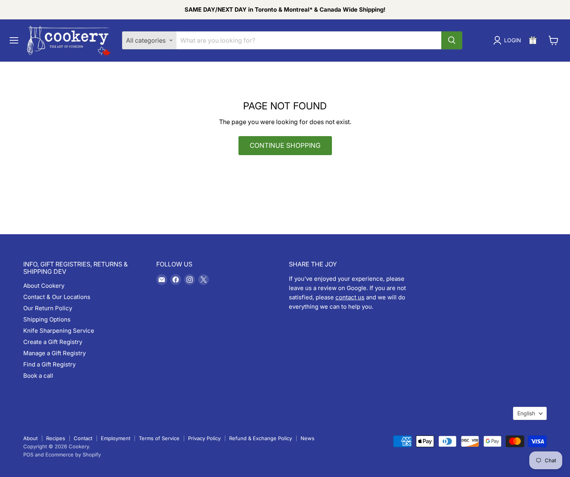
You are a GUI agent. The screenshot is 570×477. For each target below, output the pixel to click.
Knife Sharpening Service (58, 330)
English (526, 413)
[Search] (451, 40)
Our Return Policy (47, 308)
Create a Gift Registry (52, 342)
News (307, 438)
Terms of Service (159, 438)
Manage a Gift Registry (54, 353)
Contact (83, 438)
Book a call (38, 375)
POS (28, 454)
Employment (115, 438)
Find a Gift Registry (49, 364)
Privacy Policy (204, 438)
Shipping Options (47, 319)
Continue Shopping (285, 145)
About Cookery (43, 285)
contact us (349, 297)
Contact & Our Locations (56, 297)
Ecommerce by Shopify (73, 454)
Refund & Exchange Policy (260, 438)
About (30, 438)
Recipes (55, 438)
